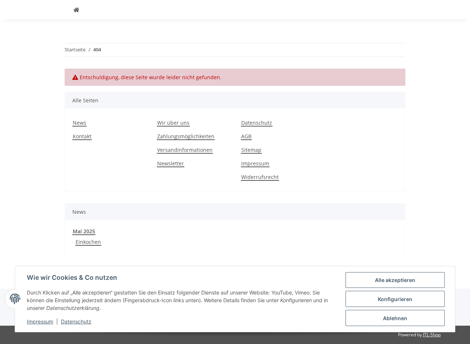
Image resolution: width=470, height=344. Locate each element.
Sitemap (251, 149)
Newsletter (170, 163)
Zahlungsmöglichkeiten (185, 136)
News (79, 122)
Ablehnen (395, 318)
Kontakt (82, 136)
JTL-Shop (432, 335)
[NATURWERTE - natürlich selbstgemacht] (76, 9)
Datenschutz (256, 122)
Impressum (255, 163)
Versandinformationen (185, 149)
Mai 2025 (84, 231)
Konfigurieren (395, 299)
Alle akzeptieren (395, 280)
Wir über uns (173, 122)
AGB (246, 136)
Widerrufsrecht (260, 176)
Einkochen (88, 241)
